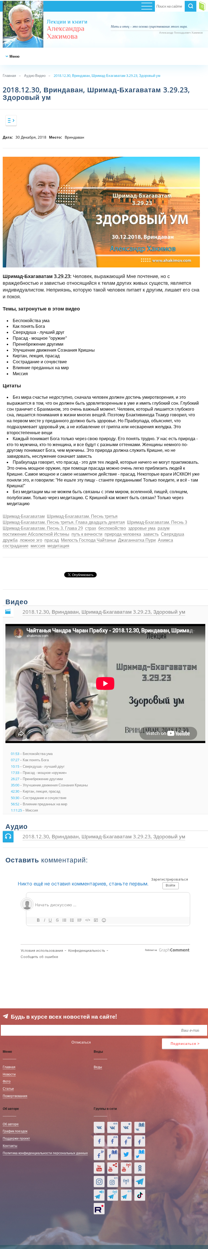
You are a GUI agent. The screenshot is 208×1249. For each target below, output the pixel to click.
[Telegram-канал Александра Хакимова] (139, 1181)
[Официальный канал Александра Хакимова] (99, 1168)
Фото (7, 1081)
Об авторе (11, 1124)
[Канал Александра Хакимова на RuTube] (99, 1208)
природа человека (123, 534)
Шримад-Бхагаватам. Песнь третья (82, 516)
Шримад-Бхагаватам (24, 516)
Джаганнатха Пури (137, 540)
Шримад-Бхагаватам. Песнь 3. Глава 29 (43, 528)
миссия (38, 546)
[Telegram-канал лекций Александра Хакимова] (99, 1195)
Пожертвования (15, 1096)
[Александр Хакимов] (126, 1127)
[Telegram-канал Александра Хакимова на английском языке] (126, 1195)
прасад (51, 540)
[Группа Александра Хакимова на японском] (99, 1154)
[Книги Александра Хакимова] (139, 1127)
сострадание (15, 546)
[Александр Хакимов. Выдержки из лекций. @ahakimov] (99, 1141)
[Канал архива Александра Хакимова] (112, 1168)
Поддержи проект (16, 1138)
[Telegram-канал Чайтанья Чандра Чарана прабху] (112, 1195)
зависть (151, 534)
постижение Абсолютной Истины (36, 534)
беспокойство (112, 528)
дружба (10, 540)
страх (90, 528)
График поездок (15, 1131)
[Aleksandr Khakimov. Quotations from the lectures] (112, 1127)
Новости (9, 1074)
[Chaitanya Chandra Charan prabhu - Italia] (139, 1141)
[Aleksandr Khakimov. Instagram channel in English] (112, 1181)
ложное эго (31, 540)
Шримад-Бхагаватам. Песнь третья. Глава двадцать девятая (64, 522)
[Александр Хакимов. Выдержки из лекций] (99, 1127)
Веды (98, 1067)
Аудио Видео (35, 75)
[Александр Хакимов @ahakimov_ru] (126, 1154)
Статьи (8, 1088)
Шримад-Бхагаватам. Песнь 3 (157, 522)
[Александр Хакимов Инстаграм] (99, 1181)
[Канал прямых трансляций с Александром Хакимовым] (126, 1168)
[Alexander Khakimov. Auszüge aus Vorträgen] (126, 1141)
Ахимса (165, 540)
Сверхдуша (172, 534)
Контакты (10, 1145)
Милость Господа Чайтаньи (88, 540)
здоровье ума (141, 528)
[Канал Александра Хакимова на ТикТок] (139, 1195)
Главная (9, 75)
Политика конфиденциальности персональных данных (45, 1153)
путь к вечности (87, 534)
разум (164, 528)
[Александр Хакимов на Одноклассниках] (139, 1168)
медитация (58, 546)
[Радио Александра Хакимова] (126, 1181)
